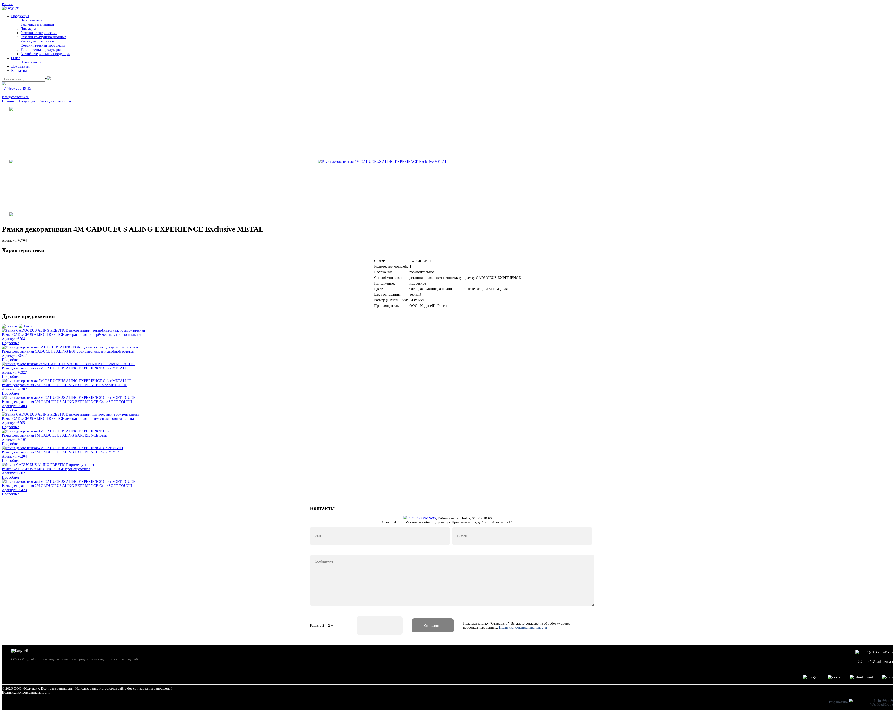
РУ (4, 4)
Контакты (19, 71)
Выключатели (32, 20)
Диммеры (28, 29)
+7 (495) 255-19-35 (16, 88)
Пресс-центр (31, 62)
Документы (20, 66)
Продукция (20, 16)
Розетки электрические (39, 33)
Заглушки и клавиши (37, 24)
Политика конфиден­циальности (26, 692)
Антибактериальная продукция (45, 54)
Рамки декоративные (37, 41)
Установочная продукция (41, 50)
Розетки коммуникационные (43, 37)
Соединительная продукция (43, 45)
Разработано (839, 702)
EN (10, 4)
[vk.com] (835, 677)
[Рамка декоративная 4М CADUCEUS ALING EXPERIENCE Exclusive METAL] (382, 162)
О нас (15, 58)
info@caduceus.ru (15, 97)
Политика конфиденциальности (523, 627)
